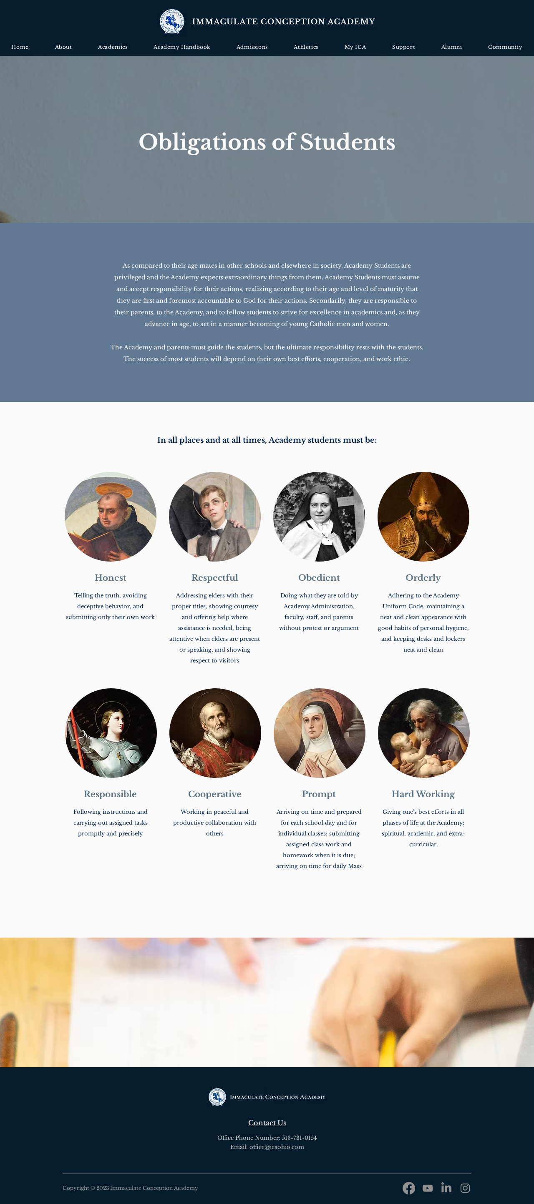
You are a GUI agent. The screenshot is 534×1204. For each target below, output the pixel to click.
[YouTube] (427, 1188)
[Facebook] (409, 1188)
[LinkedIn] (446, 1188)
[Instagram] (465, 1188)
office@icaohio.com (276, 1147)
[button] (63, 47)
